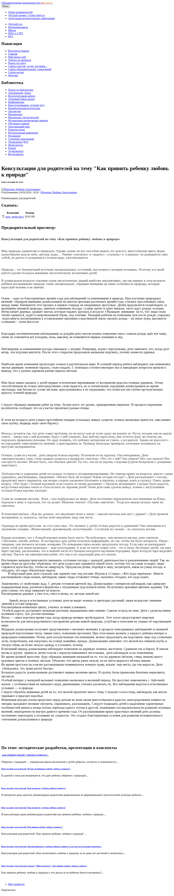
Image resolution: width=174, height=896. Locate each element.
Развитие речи (16, 129)
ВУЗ (10, 36)
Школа (12, 30)
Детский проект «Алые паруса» (26, 15)
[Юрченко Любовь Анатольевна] (20, 189)
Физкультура (15, 145)
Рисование (14, 135)
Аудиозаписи (15, 151)
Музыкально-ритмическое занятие (28, 120)
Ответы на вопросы (19, 60)
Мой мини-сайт (17, 57)
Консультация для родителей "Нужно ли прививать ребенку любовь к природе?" (36, 769)
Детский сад (15, 24)
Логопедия (14, 111)
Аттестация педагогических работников (31, 18)
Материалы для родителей (23, 117)
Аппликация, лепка (19, 92)
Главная (12, 53)
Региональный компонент (23, 132)
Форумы (13, 75)
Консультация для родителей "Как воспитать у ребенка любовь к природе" (33, 788)
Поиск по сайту (17, 63)
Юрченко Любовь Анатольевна (59, 192)
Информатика (16, 102)
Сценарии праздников (21, 138)
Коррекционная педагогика (24, 108)
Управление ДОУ (18, 142)
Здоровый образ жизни (21, 99)
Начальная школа (18, 27)
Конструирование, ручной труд (26, 105)
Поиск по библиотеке (20, 89)
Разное (12, 148)
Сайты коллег (16, 72)
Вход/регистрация (18, 50)
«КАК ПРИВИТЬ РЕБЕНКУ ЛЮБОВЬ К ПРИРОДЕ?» (25, 755)
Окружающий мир (19, 126)
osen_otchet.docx (14, 216)
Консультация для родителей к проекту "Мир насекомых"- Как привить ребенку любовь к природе (44, 866)
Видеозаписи (15, 154)
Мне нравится (16, 884)
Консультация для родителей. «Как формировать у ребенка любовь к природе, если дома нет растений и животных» (51, 846)
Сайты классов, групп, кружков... (27, 66)
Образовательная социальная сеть (27, 2)
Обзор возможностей (20, 12)
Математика (15, 114)
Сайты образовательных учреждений (29, 69)
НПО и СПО (15, 33)
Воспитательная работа (21, 96)
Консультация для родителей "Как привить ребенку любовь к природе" (32, 827)
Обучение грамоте (18, 123)
